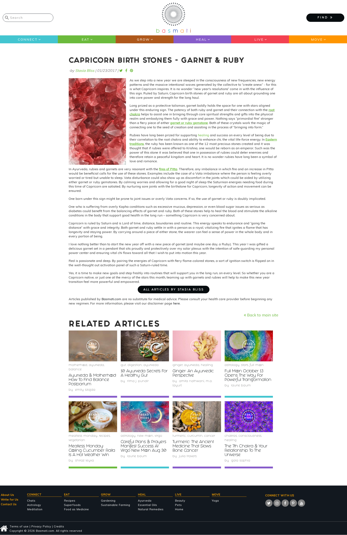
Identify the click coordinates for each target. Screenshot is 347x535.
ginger (178, 365)
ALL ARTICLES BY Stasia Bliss (173, 290)
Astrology (232, 365)
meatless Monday (83, 436)
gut (123, 365)
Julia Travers (188, 456)
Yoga (215, 500)
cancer (209, 436)
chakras (231, 436)
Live (259, 39)
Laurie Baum (241, 385)
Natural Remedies (151, 509)
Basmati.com (111, 299)
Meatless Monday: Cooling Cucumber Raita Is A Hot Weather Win (92, 450)
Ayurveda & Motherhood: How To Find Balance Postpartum (93, 380)
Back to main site (262, 314)
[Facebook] (285, 503)
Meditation (34, 509)
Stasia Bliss (84, 70)
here (176, 303)
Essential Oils (147, 505)
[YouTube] (301, 503)
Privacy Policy (41, 526)
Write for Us (9, 499)
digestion (135, 365)
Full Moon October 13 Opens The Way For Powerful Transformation (248, 375)
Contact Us (9, 504)
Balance (75, 369)
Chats (31, 500)
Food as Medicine (76, 509)
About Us (7, 495)
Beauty (180, 500)
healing (203, 135)
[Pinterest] (293, 503)
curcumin (195, 436)
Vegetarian (77, 440)
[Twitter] (269, 503)
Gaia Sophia (240, 461)
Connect (28, 39)
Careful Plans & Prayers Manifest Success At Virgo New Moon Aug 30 (143, 446)
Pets (178, 505)
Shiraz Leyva (84, 461)
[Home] (173, 17)
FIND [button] (324, 18)
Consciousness (250, 436)
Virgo (158, 436)
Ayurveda (96, 365)
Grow (143, 39)
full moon (257, 365)
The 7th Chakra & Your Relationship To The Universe (246, 450)
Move (317, 39)
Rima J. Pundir (138, 381)
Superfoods (72, 505)
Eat (85, 39)
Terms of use (19, 526)
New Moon (145, 436)
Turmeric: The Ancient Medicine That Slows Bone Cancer (193, 446)
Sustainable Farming (115, 505)
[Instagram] (277, 503)
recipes (104, 436)
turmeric (179, 436)
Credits (59, 526)
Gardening (108, 500)
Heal (201, 39)
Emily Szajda (85, 390)
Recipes (69, 500)
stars (244, 365)
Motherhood (78, 365)
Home (179, 509)
